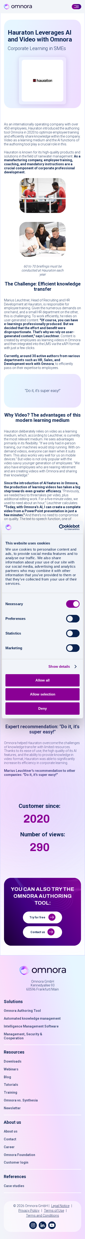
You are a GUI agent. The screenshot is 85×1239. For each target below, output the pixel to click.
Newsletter (12, 1108)
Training (10, 1092)
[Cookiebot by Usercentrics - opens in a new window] (60, 527)
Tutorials (11, 1085)
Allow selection (42, 694)
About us (10, 1131)
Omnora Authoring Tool (22, 1011)
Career (9, 1147)
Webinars (11, 1069)
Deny (42, 708)
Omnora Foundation (19, 1155)
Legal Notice (60, 1206)
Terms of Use (54, 1210)
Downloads (12, 1061)
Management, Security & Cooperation (23, 1036)
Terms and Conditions (42, 1215)
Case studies (14, 1186)
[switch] (73, 618)
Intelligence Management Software (31, 1026)
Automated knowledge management (32, 1018)
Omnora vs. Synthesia (21, 1100)
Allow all (42, 680)
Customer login (16, 1162)
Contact (10, 1139)
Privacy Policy (28, 1210)
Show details (59, 666)
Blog (7, 1077)
